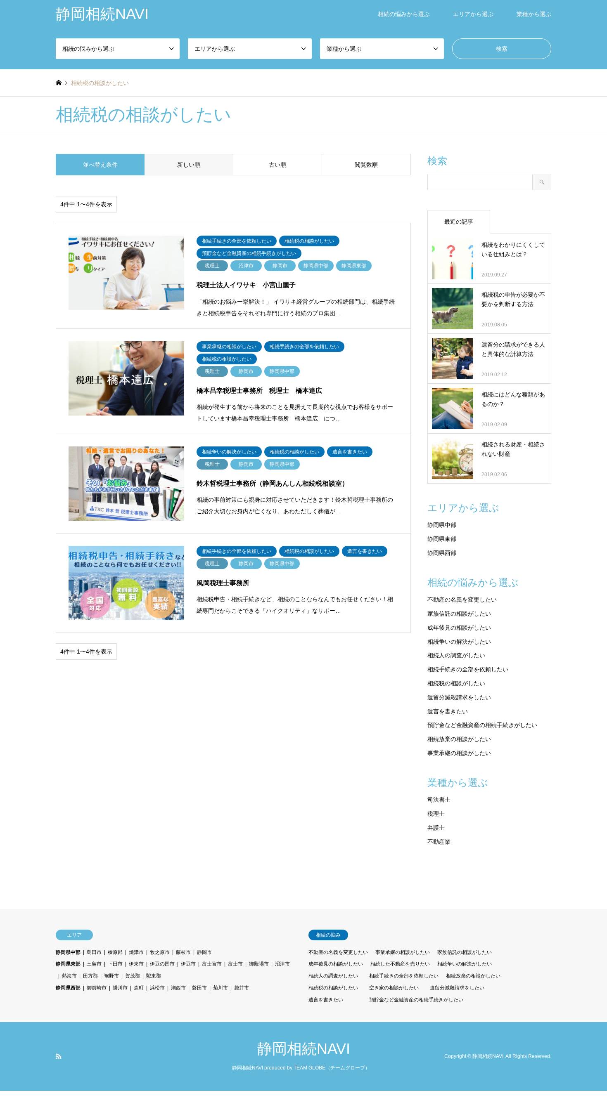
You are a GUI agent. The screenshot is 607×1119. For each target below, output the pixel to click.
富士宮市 (212, 964)
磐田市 (199, 988)
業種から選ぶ (534, 14)
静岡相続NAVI (303, 1048)
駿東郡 (153, 976)
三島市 (94, 964)
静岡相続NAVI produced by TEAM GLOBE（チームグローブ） (301, 1068)
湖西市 (178, 988)
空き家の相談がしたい (394, 988)
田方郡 (90, 976)
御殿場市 (259, 964)
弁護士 (436, 827)
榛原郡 (115, 952)
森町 (139, 988)
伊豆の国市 (162, 964)
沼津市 (282, 964)
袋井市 (241, 988)
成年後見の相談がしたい (459, 627)
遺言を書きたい (447, 711)
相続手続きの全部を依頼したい (467, 669)
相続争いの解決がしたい (459, 641)
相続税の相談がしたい (456, 683)
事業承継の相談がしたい (459, 753)
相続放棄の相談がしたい (459, 739)
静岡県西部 (441, 553)
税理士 (436, 813)
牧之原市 (160, 952)
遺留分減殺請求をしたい (459, 697)
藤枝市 (183, 952)
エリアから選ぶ (473, 14)
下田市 (115, 964)
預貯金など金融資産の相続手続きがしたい (482, 725)
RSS (59, 1056)
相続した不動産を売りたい (400, 964)
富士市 (235, 964)
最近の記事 (458, 221)
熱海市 (69, 976)
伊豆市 (188, 964)
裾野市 (111, 976)
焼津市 (136, 952)
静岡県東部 (441, 539)
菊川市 (220, 988)
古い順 (277, 164)
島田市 (94, 952)
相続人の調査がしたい (456, 655)
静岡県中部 (441, 525)
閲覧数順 (366, 164)
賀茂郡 (132, 976)
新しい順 (188, 164)
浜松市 (157, 988)
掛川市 (120, 988)
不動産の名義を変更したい (462, 599)
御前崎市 (97, 988)
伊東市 (136, 964)
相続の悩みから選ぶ (404, 14)
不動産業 (439, 841)
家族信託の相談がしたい (459, 613)
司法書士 (439, 799)
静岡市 (204, 952)
